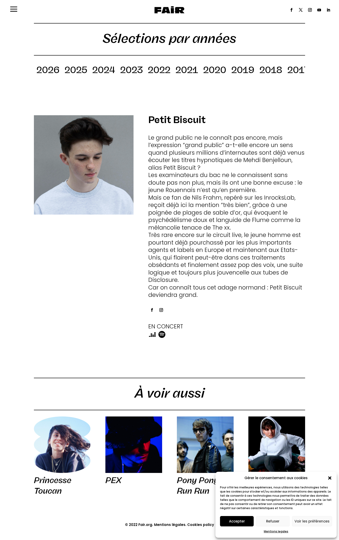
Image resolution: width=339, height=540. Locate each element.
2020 (214, 70)
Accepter (237, 521)
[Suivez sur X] (300, 10)
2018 (270, 70)
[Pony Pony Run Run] (205, 444)
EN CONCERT (165, 326)
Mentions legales (276, 531)
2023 (131, 70)
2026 (47, 70)
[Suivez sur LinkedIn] (328, 10)
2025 (76, 70)
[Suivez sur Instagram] (310, 10)
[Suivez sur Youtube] (319, 10)
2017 (298, 70)
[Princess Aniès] (276, 444)
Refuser (273, 521)
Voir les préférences (312, 521)
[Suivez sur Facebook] (291, 10)
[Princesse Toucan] (62, 444)
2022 (159, 70)
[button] (329, 478)
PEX (113, 480)
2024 (103, 70)
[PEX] (133, 444)
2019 (242, 70)
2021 (186, 70)
